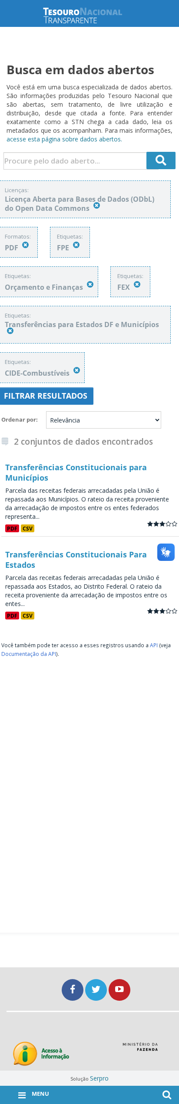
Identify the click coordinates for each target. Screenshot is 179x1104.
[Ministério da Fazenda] (140, 1050)
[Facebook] (73, 990)
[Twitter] (97, 990)
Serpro (99, 1078)
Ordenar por (18, 419)
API (154, 645)
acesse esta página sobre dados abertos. (64, 139)
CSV (28, 528)
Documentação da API (28, 653)
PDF (12, 528)
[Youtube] (119, 990)
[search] (161, 160)
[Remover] (96, 205)
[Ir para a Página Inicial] (89, 15)
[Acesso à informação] (41, 1054)
